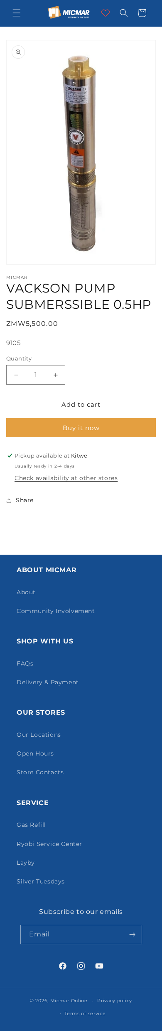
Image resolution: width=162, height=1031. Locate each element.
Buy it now (81, 428)
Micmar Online (69, 1000)
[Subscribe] (132, 934)
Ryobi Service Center (49, 844)
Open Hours (35, 753)
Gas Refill (31, 824)
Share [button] (25, 500)
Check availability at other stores (66, 478)
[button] (16, 13)
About (26, 592)
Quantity (19, 358)
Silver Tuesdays (41, 881)
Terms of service (85, 1013)
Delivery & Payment (48, 682)
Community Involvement (56, 611)
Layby (26, 862)
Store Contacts (40, 772)
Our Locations (39, 734)
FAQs (25, 663)
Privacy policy (114, 1000)
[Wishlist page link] (105, 13)
